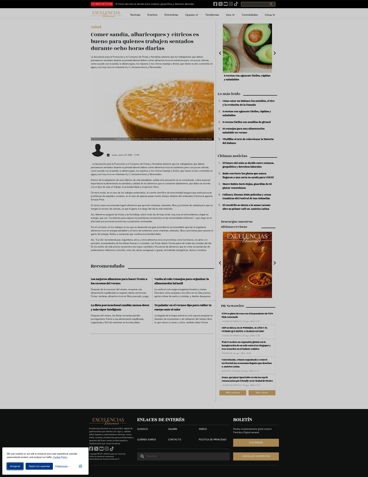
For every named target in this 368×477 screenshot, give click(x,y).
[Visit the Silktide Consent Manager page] (80, 466)
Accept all (15, 466)
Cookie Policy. (60, 457)
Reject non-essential (39, 466)
